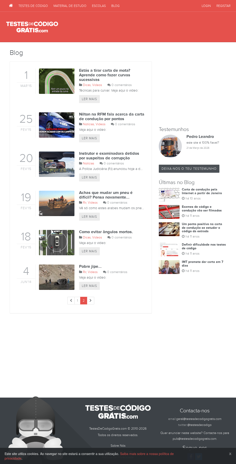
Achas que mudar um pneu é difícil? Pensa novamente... (106, 195)
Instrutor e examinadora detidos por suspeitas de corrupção (109, 156)
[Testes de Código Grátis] (11, 6)
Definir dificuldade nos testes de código (204, 246)
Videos (97, 85)
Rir (84, 203)
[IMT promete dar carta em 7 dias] (169, 267)
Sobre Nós (118, 446)
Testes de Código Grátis (32, 27)
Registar (223, 6)
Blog (115, 6)
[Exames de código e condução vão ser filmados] (169, 212)
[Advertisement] (146, 27)
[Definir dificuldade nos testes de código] (169, 250)
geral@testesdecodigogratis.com (198, 419)
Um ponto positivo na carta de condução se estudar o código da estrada (202, 227)
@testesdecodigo (199, 425)
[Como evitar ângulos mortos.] (54, 242)
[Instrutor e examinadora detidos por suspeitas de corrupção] (54, 164)
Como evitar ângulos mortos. (106, 232)
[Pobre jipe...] (54, 277)
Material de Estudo (69, 6)
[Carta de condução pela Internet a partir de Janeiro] (169, 195)
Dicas (87, 85)
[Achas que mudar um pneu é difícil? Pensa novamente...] (54, 203)
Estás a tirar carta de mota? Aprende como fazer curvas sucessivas (104, 75)
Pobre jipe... (90, 266)
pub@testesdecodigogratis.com (194, 439)
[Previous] (71, 300)
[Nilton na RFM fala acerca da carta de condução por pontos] (54, 125)
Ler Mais (89, 99)
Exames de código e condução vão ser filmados (202, 208)
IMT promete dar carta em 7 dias (202, 263)
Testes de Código (33, 6)
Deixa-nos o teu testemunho (189, 169)
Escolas (99, 6)
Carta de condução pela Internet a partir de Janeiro (202, 191)
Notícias (88, 124)
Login (206, 6)
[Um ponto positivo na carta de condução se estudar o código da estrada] (169, 229)
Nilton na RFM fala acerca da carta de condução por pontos (111, 117)
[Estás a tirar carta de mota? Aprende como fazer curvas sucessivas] (54, 81)
